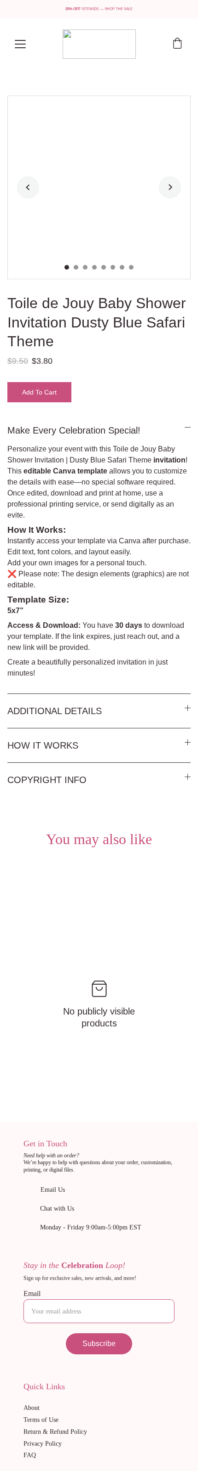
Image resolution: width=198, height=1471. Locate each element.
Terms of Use (40, 1419)
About (31, 1407)
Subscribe (99, 1343)
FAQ (29, 1455)
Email (32, 1293)
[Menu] (20, 44)
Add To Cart (39, 392)
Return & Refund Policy (55, 1431)
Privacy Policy (42, 1443)
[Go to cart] (177, 44)
